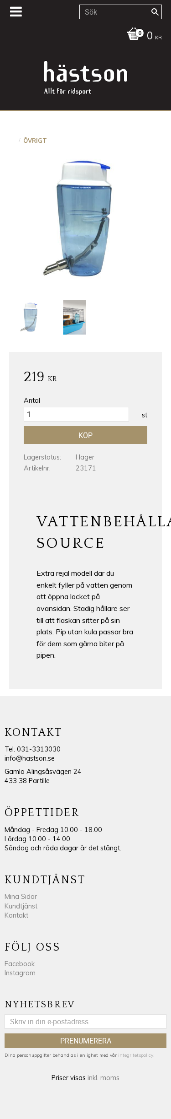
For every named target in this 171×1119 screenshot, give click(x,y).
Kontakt (16, 915)
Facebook (20, 964)
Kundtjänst (21, 906)
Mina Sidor (21, 896)
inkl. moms (103, 1078)
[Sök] (155, 12)
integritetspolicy (135, 1055)
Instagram (20, 973)
